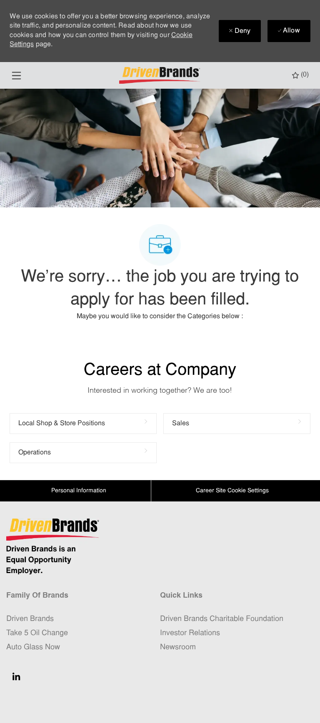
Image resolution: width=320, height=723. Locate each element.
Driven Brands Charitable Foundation (221, 619)
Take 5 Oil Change (37, 633)
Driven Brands (30, 619)
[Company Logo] (160, 75)
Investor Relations (190, 633)
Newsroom (178, 647)
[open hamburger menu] (16, 75)
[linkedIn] (16, 676)
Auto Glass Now (33, 647)
